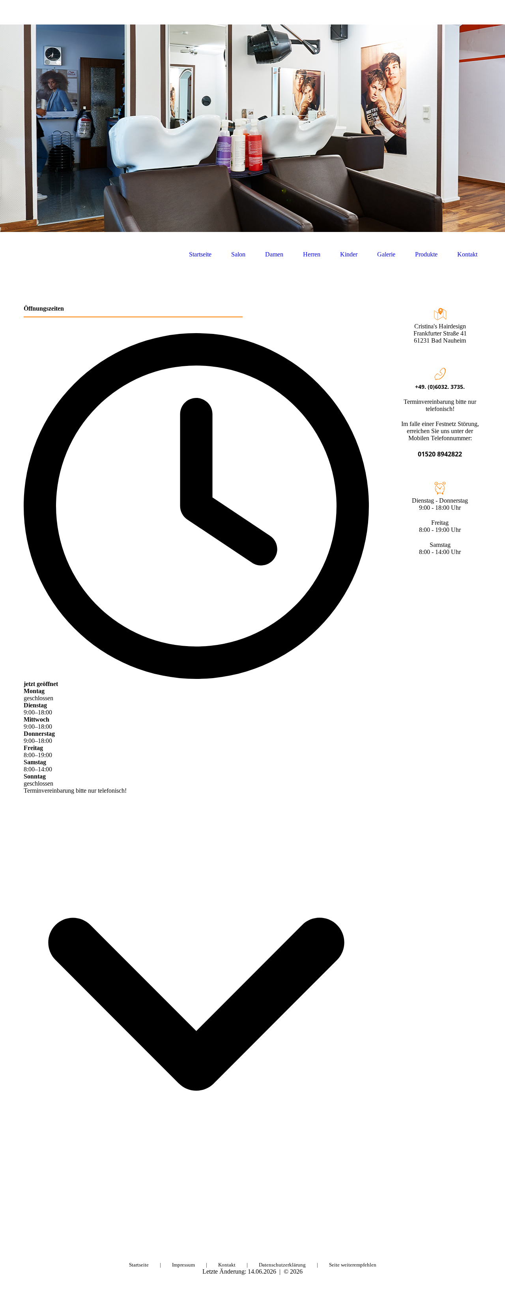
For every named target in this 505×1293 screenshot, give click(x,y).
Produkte (426, 254)
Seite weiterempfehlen (352, 1265)
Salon (238, 254)
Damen (274, 254)
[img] (252, 128)
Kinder (348, 254)
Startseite (200, 254)
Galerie (386, 254)
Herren (311, 254)
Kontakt (467, 254)
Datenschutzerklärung (282, 1265)
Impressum (183, 1265)
